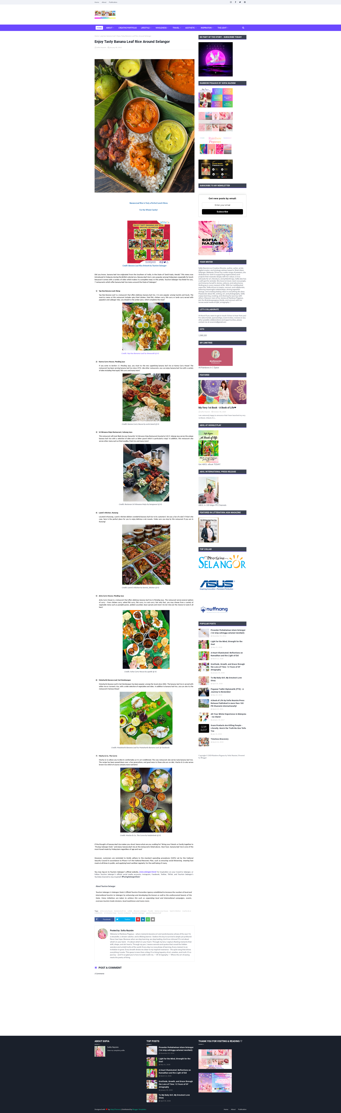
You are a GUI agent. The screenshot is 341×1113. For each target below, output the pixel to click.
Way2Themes (115, 1109)
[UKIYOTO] (222, 392)
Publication (113, 2)
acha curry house (106, 911)
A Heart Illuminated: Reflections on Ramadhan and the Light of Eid (227, 654)
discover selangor (140, 911)
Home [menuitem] (99, 28)
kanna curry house (161, 911)
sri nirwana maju (110, 913)
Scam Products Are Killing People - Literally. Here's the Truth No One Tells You (228, 728)
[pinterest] (244, 2)
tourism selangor (138, 913)
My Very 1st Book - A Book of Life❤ (217, 407)
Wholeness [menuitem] (161, 28)
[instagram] (230, 2)
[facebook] (235, 2)
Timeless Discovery (219, 739)
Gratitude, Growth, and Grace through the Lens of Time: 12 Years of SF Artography (228, 667)
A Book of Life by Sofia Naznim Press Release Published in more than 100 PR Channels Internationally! (227, 703)
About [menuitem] (109, 28)
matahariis (98, 913)
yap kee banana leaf (107, 36)
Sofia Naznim (101, 47)
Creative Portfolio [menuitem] (127, 28)
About (104, 2)
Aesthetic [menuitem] (190, 28)
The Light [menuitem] (222, 28)
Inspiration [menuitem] (206, 28)
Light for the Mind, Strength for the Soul (226, 642)
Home (97, 2)
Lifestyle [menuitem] (145, 28)
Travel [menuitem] (176, 28)
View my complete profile (116, 1050)
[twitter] (240, 2)
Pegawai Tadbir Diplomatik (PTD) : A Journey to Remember (227, 690)
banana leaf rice (120, 911)
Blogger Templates (139, 1109)
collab (130, 911)
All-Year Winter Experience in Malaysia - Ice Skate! (228, 715)
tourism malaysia (124, 913)
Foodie (150, 911)
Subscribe (222, 211)
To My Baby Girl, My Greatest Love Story (226, 679)
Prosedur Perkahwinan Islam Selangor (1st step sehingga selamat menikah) (228, 631)
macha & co (186, 911)
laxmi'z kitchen (175, 911)
